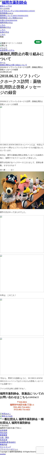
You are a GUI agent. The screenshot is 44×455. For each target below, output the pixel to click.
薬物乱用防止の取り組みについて (13, 65)
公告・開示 (4, 437)
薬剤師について (14, 15)
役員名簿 (3, 440)
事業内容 (3, 445)
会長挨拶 (3, 430)
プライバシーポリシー (9, 449)
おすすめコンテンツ (17, 11)
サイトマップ (5, 447)
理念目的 (3, 433)
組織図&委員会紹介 (8, 442)
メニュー (3, 48)
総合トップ (6, 6)
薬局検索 (6, 13)
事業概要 (3, 435)
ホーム (5, 8)
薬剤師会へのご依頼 (11, 18)
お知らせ (8, 20)
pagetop (3, 454)
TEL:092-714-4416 (21, 407)
